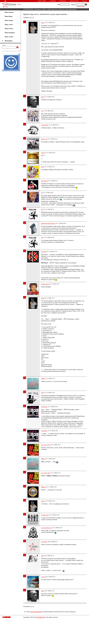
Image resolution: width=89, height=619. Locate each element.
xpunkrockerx (45, 515)
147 (42, 111)
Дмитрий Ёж (44, 125)
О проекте (53, 1)
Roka (42, 96)
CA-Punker (44, 406)
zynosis (43, 576)
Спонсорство (74, 1)
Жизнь (44, 9)
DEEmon (43, 487)
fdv (42, 192)
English (84, 1)
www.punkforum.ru (46, 527)
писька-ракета (45, 284)
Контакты (63, 1)
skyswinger (44, 541)
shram (42, 22)
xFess (42, 392)
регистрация (82, 6)
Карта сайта (42, 1)
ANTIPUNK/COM (28, 9)
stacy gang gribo (45, 444)
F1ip (42, 209)
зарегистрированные (36, 611)
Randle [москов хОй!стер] (48, 223)
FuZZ (42, 166)
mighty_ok (44, 139)
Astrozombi (44, 180)
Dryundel (43, 251)
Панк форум (37, 9)
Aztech (43, 152)
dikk (42, 555)
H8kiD (43, 378)
